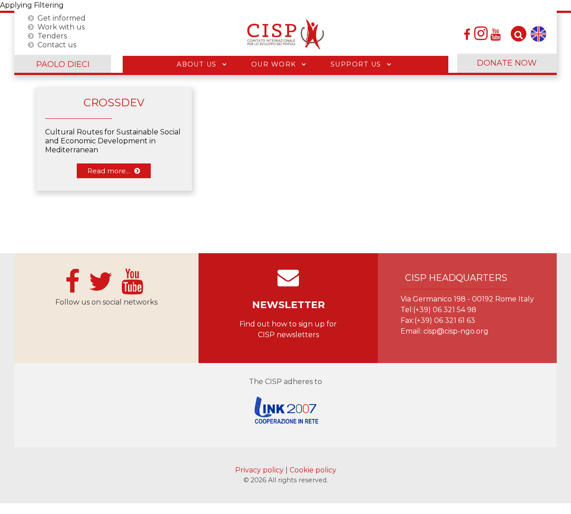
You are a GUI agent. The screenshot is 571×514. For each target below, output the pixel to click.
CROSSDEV (114, 102)
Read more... (108, 171)
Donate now (507, 63)
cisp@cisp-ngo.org (455, 331)
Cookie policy (313, 470)
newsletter (288, 305)
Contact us (56, 44)
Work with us (61, 26)
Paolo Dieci (63, 64)
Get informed (61, 17)
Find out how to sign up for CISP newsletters (288, 329)
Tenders (52, 35)
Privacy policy (260, 470)
